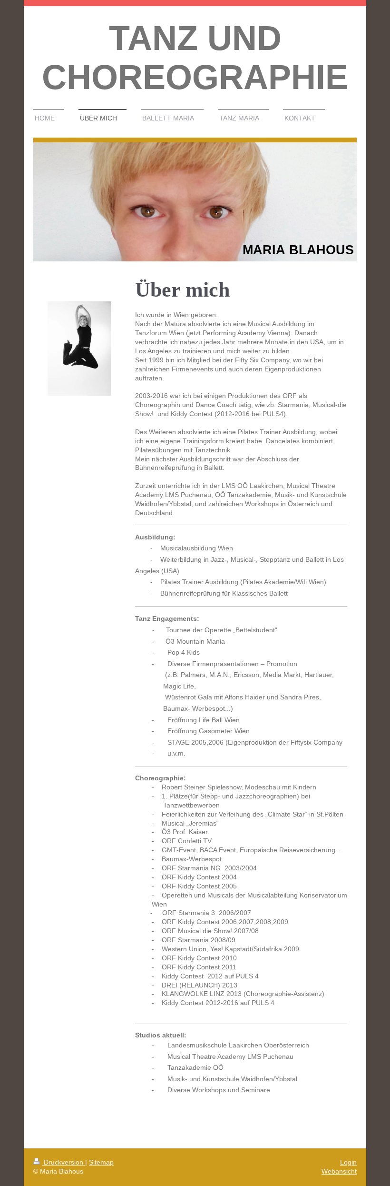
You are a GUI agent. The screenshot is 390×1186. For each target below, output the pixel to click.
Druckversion (63, 1162)
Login (348, 1162)
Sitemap (101, 1162)
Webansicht (339, 1171)
